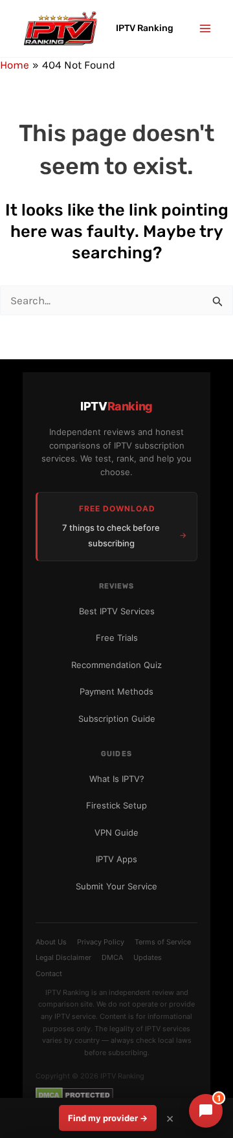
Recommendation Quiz (116, 665)
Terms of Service (163, 941)
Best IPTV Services (117, 611)
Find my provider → (108, 1118)
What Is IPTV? (116, 779)
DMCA (112, 957)
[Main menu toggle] (206, 28)
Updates (147, 957)
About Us (51, 941)
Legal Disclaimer (63, 957)
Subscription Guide (116, 718)
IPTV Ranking (144, 28)
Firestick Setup (116, 805)
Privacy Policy (100, 941)
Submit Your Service (116, 886)
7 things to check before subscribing (111, 535)
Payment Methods (116, 691)
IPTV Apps (116, 859)
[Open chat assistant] (206, 1111)
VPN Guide (116, 832)
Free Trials (117, 637)
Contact (49, 973)
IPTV (116, 406)
